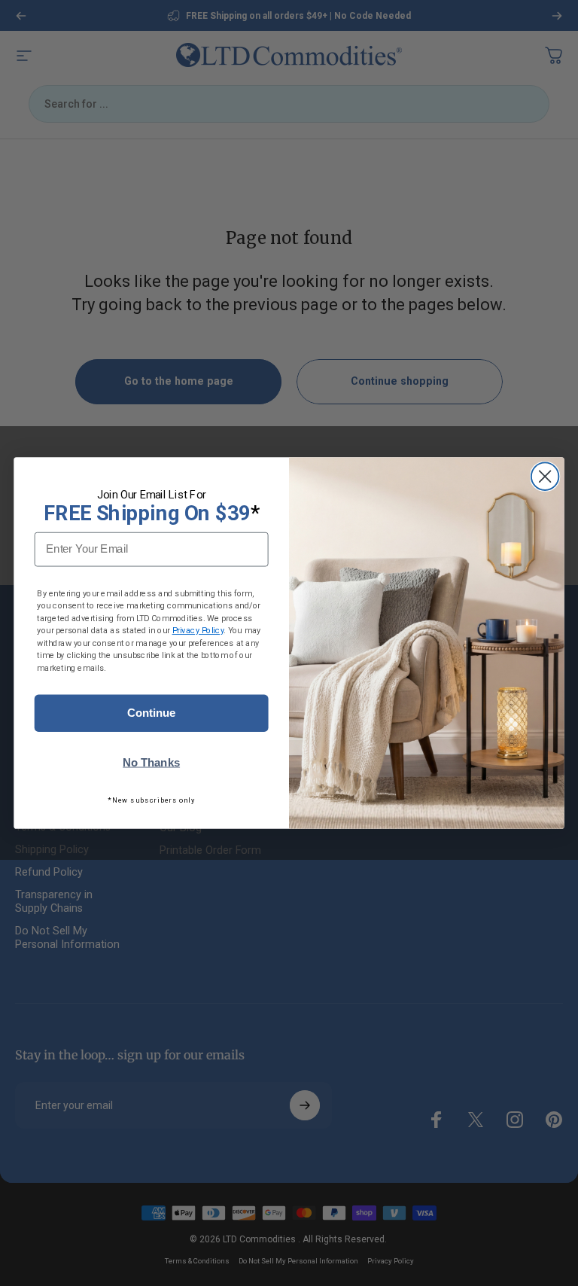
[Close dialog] (545, 476)
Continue (151, 713)
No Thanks (151, 763)
